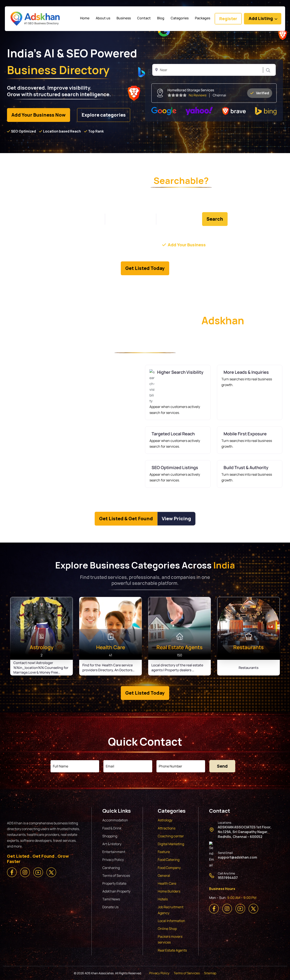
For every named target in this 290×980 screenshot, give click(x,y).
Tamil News (111, 899)
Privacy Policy (113, 859)
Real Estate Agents (172, 950)
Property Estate (114, 883)
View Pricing (176, 518)
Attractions (166, 828)
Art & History (111, 844)
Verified (262, 93)
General (164, 875)
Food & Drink (111, 828)
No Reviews (197, 95)
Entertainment (113, 851)
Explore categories (104, 115)
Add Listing (261, 18)
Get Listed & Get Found (126, 518)
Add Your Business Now (38, 115)
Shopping (109, 836)
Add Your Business (187, 245)
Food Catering (168, 859)
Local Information (171, 920)
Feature (164, 851)
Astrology (165, 820)
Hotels (163, 899)
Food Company (169, 867)
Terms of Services (116, 875)
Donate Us (110, 907)
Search (267, 70)
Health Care (167, 883)
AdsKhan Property (116, 891)
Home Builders (169, 891)
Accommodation (115, 820)
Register (228, 18)
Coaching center (171, 836)
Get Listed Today (145, 268)
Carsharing (111, 867)
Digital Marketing (171, 844)
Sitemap (210, 973)
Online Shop (167, 928)
